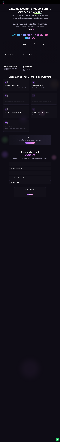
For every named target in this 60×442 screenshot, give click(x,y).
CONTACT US (30, 194)
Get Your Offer (30, 29)
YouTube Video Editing (38, 85)
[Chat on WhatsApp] (57, 439)
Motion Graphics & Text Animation (40, 112)
